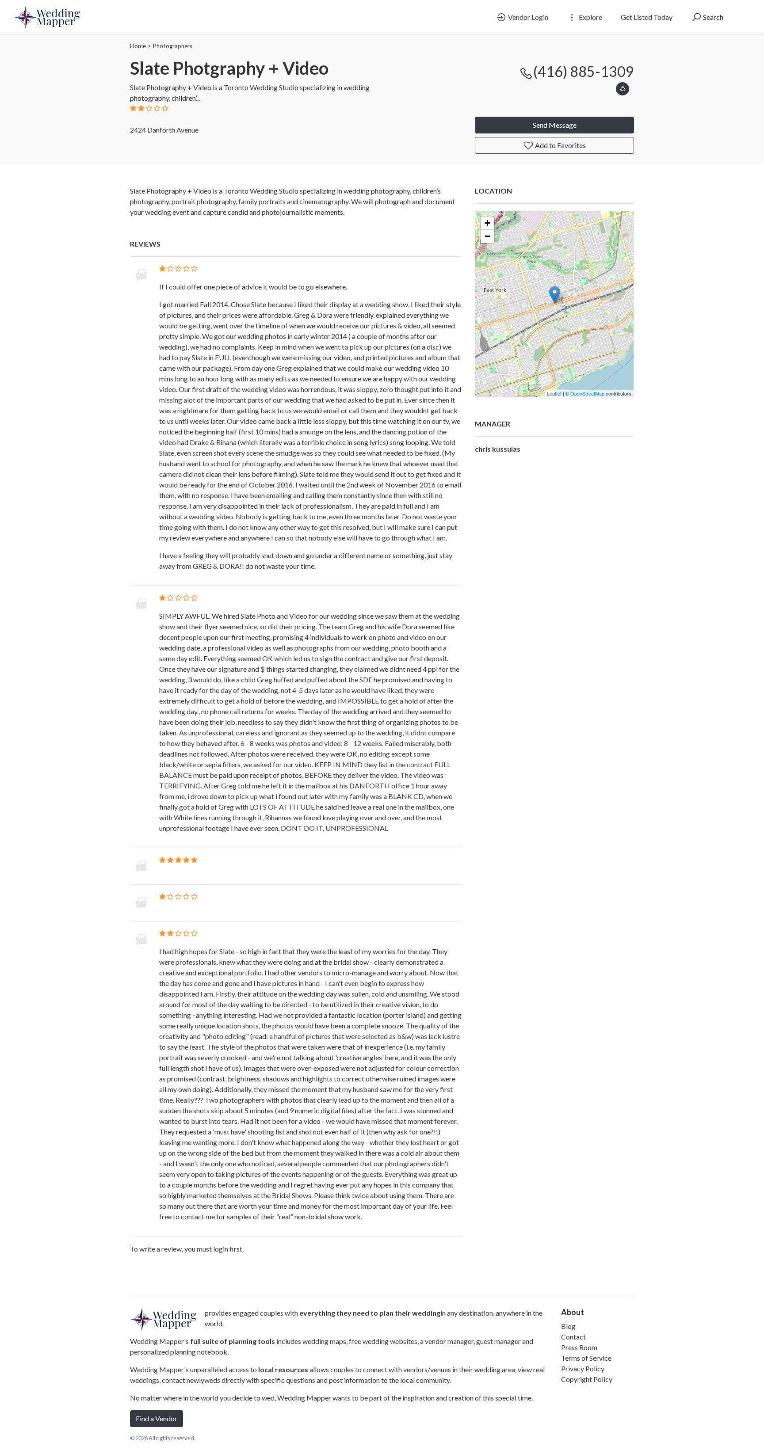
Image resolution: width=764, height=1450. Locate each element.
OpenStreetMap (587, 393)
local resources (283, 1369)
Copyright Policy (586, 1379)
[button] (622, 87)
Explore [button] (589, 17)
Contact (573, 1336)
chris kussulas (497, 449)
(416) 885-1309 (583, 71)
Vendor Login (527, 17)
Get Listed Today (646, 17)
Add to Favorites (560, 145)
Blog (568, 1326)
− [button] (487, 236)
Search (712, 17)
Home (138, 45)
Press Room (579, 1347)
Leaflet (554, 393)
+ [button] (487, 222)
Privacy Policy (582, 1368)
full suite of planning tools (232, 1341)
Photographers (172, 45)
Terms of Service (586, 1358)
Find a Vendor (156, 1418)
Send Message (555, 125)
